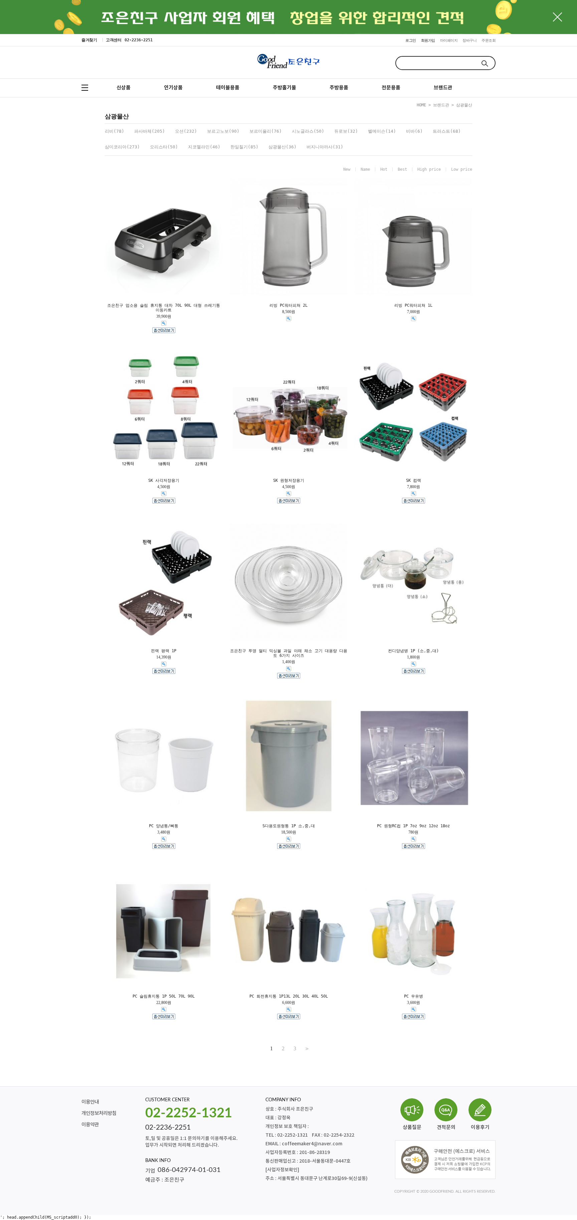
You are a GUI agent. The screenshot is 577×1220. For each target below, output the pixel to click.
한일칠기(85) (244, 146)
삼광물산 (464, 105)
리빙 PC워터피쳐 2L (288, 305)
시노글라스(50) (308, 131)
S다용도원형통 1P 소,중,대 (288, 826)
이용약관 (90, 1125)
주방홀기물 (284, 88)
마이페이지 (449, 40)
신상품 (124, 88)
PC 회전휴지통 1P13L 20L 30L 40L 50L (288, 996)
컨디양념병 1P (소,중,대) (413, 651)
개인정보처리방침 (98, 1113)
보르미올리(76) (265, 131)
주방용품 (339, 88)
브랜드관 (443, 88)
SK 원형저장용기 (288, 480)
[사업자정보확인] (282, 1170)
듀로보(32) (346, 131)
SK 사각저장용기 (163, 480)
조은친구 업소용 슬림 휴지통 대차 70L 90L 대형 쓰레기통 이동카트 (163, 307)
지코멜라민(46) (204, 146)
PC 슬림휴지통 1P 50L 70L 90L (164, 996)
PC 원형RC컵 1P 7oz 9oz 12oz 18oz (413, 826)
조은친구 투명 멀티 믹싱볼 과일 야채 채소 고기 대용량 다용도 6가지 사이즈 (288, 653)
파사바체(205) (149, 131)
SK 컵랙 (413, 480)
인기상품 (173, 88)
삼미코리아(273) (122, 146)
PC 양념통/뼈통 (163, 826)
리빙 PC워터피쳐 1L (413, 305)
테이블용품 (227, 88)
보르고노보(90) (223, 131)
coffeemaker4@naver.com (312, 1144)
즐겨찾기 (89, 40)
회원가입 (428, 40)
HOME (421, 105)
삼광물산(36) (282, 146)
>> (306, 1048)
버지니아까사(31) (325, 146)
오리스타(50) (164, 146)
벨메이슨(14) (382, 131)
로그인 (410, 40)
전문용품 (391, 88)
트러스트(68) (447, 131)
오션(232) (186, 131)
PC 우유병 (413, 996)
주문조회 (489, 40)
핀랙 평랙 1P (163, 651)
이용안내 (90, 1102)
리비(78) (114, 131)
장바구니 (469, 40)
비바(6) (414, 131)
